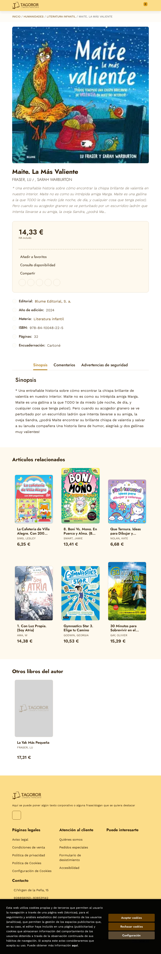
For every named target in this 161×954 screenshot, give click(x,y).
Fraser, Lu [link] (22, 179)
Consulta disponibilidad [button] (37, 265)
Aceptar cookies (131, 918)
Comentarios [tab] (64, 365)
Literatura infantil (61, 16)
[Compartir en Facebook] (22, 282)
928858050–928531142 (31, 898)
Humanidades (34, 16)
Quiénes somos (70, 839)
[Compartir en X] (30, 282)
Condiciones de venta (28, 847)
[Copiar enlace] (56, 282)
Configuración (131, 935)
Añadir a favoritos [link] (33, 256)
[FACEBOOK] (16, 815)
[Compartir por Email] (48, 282)
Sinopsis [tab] (40, 365)
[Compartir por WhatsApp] (39, 282)
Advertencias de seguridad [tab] (104, 365)
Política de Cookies (26, 863)
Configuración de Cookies (31, 871)
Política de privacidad (28, 855)
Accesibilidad (69, 868)
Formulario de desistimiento (70, 857)
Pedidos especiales (73, 847)
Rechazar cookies (131, 926)
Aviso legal (20, 839)
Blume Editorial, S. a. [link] (53, 301)
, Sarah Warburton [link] (53, 179)
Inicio (16, 16)
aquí (75, 945)
